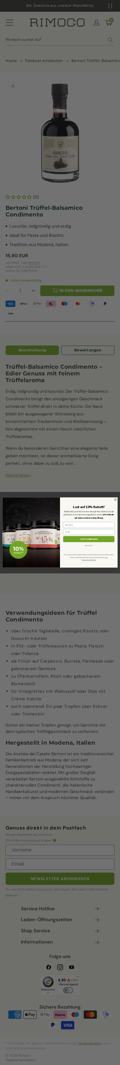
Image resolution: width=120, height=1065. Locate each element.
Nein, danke (89, 545)
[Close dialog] (115, 499)
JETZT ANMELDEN (88, 539)
